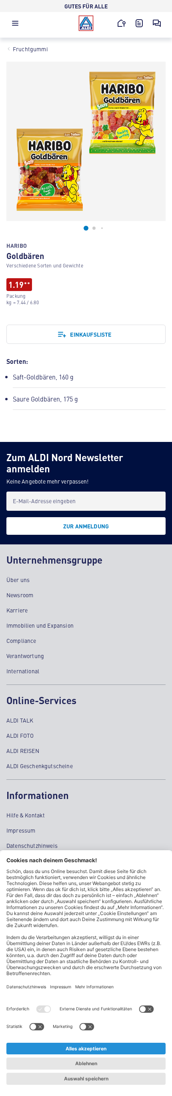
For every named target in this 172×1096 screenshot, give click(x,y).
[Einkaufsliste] (139, 23)
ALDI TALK (19, 720)
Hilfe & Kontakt (25, 815)
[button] (15, 25)
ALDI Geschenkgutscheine (39, 766)
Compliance (21, 640)
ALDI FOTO (20, 735)
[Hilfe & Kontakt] (157, 23)
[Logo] (86, 23)
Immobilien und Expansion (40, 625)
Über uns (18, 580)
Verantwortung (25, 656)
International (22, 671)
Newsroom (19, 595)
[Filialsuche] (121, 23)
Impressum (20, 830)
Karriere (17, 610)
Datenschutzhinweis (32, 845)
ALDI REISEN (22, 751)
